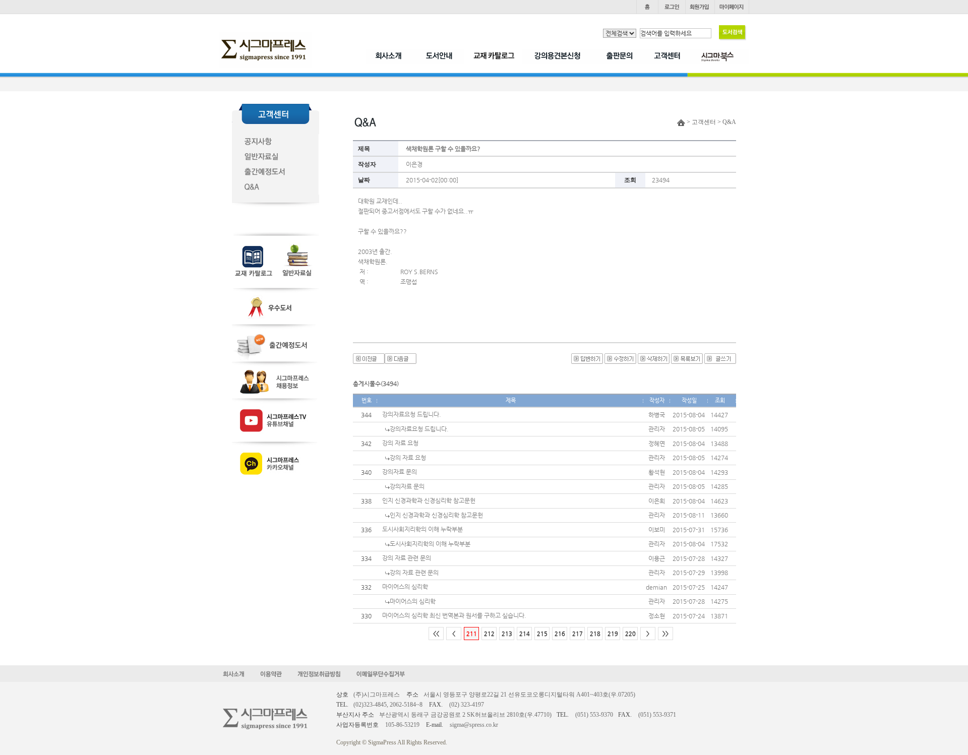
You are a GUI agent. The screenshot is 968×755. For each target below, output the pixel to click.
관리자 (656, 428)
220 (630, 634)
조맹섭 (408, 281)
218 (595, 634)
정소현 (656, 615)
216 (560, 634)
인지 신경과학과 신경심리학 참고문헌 (428, 500)
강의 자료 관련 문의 (406, 557)
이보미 (656, 529)
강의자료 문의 (399, 471)
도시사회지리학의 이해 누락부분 (422, 529)
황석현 (656, 472)
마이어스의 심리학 (405, 586)
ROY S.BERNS (419, 271)
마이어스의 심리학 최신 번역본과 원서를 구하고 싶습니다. (454, 615)
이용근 (656, 558)
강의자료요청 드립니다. (411, 414)
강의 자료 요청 (400, 443)
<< (436, 634)
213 (507, 634)
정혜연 (656, 443)
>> (665, 634)
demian (656, 587)
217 (577, 634)
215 (542, 634)
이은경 (414, 164)
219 (613, 634)
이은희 (656, 501)
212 (489, 634)
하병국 (656, 414)
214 (524, 634)
